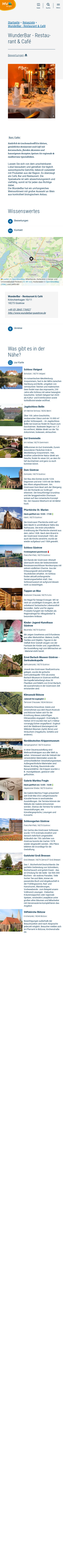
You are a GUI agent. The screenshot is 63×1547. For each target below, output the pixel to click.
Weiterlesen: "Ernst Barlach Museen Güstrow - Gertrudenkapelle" (31, 672)
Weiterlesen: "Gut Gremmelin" (31, 451)
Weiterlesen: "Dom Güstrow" (31, 487)
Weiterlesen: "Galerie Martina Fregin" (31, 798)
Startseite (14, 22)
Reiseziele (29, 22)
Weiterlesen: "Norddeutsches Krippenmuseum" (31, 757)
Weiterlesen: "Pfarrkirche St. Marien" (31, 525)
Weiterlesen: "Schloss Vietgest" (31, 385)
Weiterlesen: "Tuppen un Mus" (31, 603)
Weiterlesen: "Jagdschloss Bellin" (31, 419)
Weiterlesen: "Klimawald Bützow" (31, 714)
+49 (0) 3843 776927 (19, 309)
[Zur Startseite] (8, 6)
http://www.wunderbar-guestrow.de (27, 312)
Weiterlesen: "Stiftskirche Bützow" (31, 922)
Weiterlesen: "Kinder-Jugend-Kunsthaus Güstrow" (31, 637)
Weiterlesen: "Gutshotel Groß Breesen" (31, 881)
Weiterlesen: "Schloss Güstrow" (31, 566)
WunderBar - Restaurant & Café (27, 26)
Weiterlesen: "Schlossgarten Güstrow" (31, 835)
